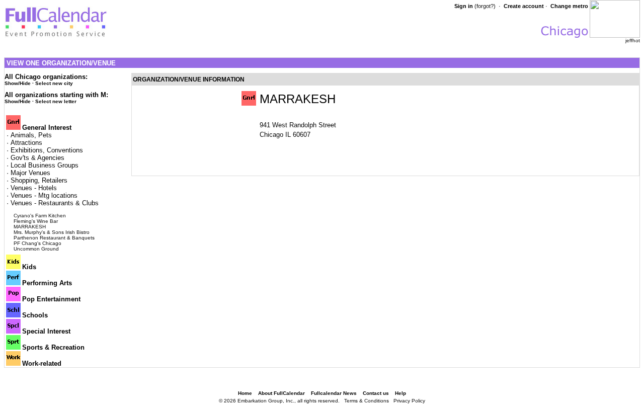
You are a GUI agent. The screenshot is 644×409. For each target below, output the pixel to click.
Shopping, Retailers (39, 180)
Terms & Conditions (366, 400)
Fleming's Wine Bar (36, 221)
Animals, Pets (31, 135)
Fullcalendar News (334, 393)
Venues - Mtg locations (44, 195)
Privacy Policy (409, 400)
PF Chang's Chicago (37, 243)
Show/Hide (18, 83)
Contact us (376, 393)
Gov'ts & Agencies (37, 157)
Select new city (54, 83)
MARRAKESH (30, 226)
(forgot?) (485, 6)
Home (245, 393)
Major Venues (30, 173)
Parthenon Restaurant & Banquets (54, 237)
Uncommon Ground (36, 249)
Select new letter (55, 101)
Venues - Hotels (34, 188)
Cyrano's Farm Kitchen (40, 215)
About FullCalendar (281, 393)
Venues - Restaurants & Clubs (55, 203)
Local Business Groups (44, 165)
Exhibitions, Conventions (47, 150)
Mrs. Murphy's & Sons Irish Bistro (52, 232)
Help (400, 393)
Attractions (26, 142)
